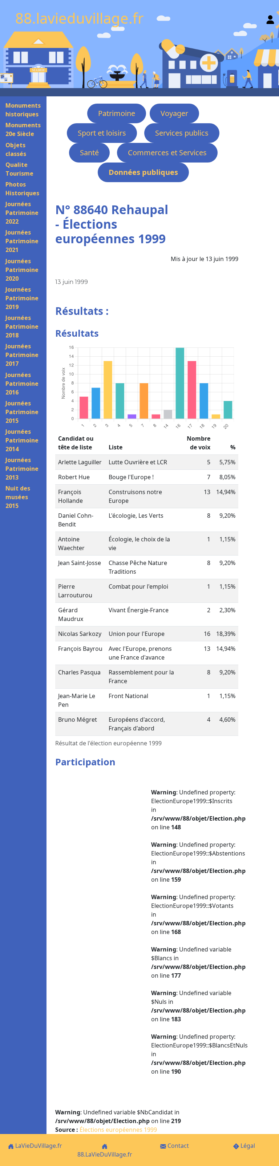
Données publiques (143, 172)
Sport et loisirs (102, 133)
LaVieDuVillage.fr (38, 1146)
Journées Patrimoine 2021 (22, 241)
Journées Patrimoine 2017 (22, 355)
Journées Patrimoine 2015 (22, 412)
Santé (89, 152)
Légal (247, 1146)
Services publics (182, 133)
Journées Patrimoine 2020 (22, 270)
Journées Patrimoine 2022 (22, 212)
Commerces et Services (167, 152)
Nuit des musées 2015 (17, 497)
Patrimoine (116, 113)
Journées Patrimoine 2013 (22, 468)
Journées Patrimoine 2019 (22, 298)
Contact (177, 1146)
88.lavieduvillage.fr (79, 18)
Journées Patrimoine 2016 (22, 383)
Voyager (174, 113)
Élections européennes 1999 (118, 1130)
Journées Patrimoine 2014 (22, 440)
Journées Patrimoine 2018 (22, 326)
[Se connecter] (270, 18)
